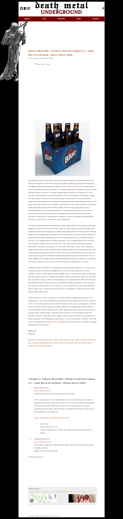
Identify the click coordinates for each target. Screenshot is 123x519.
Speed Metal (47, 346)
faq (44, 19)
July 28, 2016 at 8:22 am (42, 391)
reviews (61, 19)
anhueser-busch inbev (59, 340)
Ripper (64, 322)
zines (78, 19)
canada (82, 340)
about (27, 19)
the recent (57, 322)
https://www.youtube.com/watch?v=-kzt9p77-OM (51, 418)
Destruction (80, 186)
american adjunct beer (44, 340)
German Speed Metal (46, 343)
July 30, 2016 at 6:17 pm (42, 442)
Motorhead (53, 198)
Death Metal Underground (50, 516)
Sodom (64, 186)
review (40, 346)
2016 (33, 340)
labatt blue (69, 343)
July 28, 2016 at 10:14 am (49, 427)
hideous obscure (59, 343)
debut (50, 322)
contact (95, 19)
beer (69, 340)
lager (76, 343)
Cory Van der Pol (36, 58)
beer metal (75, 340)
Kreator (69, 186)
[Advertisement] (63, 35)
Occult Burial (82, 343)
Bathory (43, 322)
